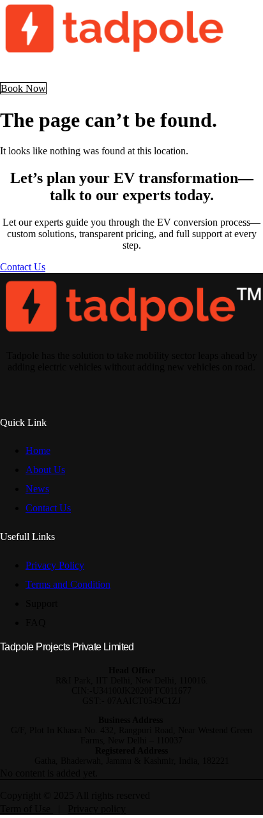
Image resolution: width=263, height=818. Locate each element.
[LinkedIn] (143, 387)
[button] (131, 71)
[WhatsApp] (176, 387)
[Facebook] (110, 387)
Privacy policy (97, 808)
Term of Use (26, 808)
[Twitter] (159, 387)
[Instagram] (126, 387)
